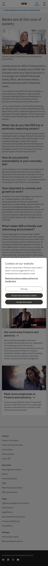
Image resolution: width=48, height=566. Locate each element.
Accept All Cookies (24, 302)
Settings (24, 289)
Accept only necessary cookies (24, 295)
